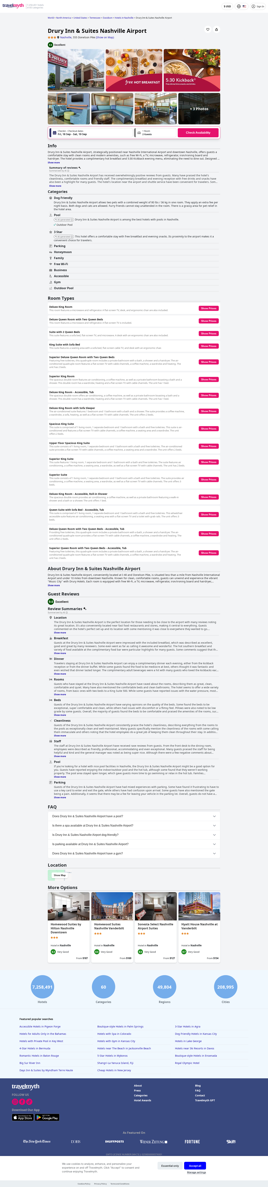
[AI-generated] (72, 220)
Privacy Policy (100, 1184)
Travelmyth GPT (205, 1100)
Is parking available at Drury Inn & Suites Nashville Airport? (90, 844)
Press (137, 1090)
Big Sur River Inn (30, 1063)
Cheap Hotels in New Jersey (114, 1070)
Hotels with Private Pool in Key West (41, 1041)
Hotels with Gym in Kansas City (116, 1041)
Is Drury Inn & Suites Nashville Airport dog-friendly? (85, 834)
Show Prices (208, 308)
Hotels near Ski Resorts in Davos (194, 1048)
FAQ (197, 1090)
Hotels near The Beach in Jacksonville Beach (124, 1048)
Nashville (65, 37)
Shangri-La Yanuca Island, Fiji (115, 1063)
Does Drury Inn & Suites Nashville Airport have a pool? (87, 816)
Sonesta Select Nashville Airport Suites (155, 926)
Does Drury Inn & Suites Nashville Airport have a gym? (87, 853)
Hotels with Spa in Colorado (114, 1033)
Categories (140, 1095)
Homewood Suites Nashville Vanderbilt (109, 926)
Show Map (60, 875)
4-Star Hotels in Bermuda (35, 1048)
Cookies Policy (84, 1184)
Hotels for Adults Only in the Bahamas (43, 1033)
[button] (155, 132)
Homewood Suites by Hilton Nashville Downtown (66, 928)
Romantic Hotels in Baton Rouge (39, 1055)
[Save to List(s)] (207, 29)
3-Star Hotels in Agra (187, 1026)
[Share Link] (216, 29)
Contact (200, 1095)
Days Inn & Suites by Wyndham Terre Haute (46, 1070)
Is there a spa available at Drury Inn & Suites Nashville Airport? (92, 825)
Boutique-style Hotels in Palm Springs (120, 1026)
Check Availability (198, 132)
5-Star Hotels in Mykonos (112, 1055)
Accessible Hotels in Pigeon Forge (40, 1026)
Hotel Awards (142, 1100)
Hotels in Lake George (188, 1041)
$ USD (227, 6)
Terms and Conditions (119, 1184)
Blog (198, 1085)
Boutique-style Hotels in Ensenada (196, 1055)
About (138, 1085)
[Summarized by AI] (68, 171)
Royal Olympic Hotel (187, 1063)
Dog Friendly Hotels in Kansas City (196, 1033)
